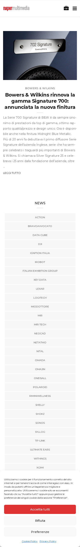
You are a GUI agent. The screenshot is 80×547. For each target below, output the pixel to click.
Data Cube (40, 235)
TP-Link (40, 440)
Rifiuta (40, 521)
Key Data (40, 279)
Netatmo (40, 342)
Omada (40, 360)
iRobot (40, 261)
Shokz (40, 413)
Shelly (40, 404)
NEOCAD (40, 333)
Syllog (40, 431)
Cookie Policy (30, 541)
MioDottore (40, 306)
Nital (40, 351)
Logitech (40, 297)
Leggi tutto (12, 173)
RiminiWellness (40, 395)
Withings (40, 458)
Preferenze (40, 532)
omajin (40, 369)
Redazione (20, 75)
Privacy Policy (48, 541)
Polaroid (40, 387)
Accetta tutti (40, 509)
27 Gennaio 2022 (60, 75)
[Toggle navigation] (74, 8)
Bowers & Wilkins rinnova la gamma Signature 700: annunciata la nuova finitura (40, 101)
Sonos (40, 422)
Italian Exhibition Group (40, 270)
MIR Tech (40, 324)
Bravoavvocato (40, 226)
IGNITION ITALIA (40, 253)
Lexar (40, 288)
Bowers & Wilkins (40, 88)
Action (40, 217)
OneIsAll (40, 378)
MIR (40, 315)
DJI (40, 244)
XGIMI (40, 467)
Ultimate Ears (40, 449)
